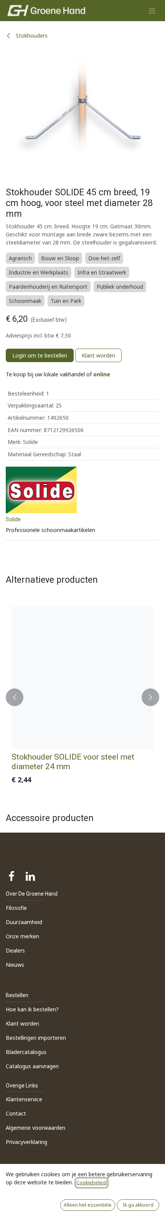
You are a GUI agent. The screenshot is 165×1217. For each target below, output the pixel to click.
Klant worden (98, 355)
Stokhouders (31, 35)
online (101, 374)
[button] (14, 697)
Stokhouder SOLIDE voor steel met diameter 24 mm (73, 761)
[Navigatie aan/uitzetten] (152, 10)
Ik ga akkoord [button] (138, 1205)
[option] (82, 697)
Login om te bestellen (39, 355)
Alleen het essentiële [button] (88, 1205)
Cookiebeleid (91, 1182)
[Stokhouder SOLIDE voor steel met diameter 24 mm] (82, 678)
